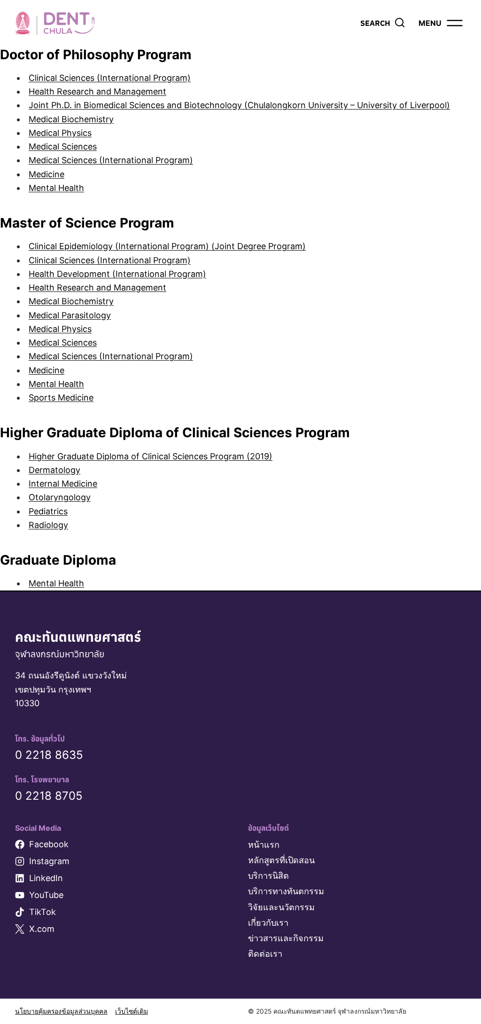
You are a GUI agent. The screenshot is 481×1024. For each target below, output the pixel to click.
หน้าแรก (263, 845)
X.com (41, 929)
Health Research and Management (97, 91)
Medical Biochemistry (71, 119)
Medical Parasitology (70, 315)
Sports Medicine (61, 397)
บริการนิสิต (268, 876)
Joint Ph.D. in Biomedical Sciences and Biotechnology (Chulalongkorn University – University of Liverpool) (239, 105)
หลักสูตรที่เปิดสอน (281, 860)
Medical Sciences (63, 146)
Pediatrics (48, 511)
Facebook (49, 844)
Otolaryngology (60, 497)
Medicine (46, 174)
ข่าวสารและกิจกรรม (286, 938)
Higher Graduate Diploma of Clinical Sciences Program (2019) (150, 456)
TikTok (42, 912)
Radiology (48, 525)
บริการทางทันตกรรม (286, 891)
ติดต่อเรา (265, 954)
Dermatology (54, 470)
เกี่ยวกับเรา (268, 923)
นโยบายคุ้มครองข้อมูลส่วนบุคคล (61, 1011)
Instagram (49, 861)
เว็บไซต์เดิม (131, 1011)
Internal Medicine (63, 483)
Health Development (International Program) (117, 274)
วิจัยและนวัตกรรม (281, 907)
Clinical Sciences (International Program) (110, 78)
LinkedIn (46, 878)
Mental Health (56, 188)
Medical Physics (60, 133)
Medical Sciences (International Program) (111, 160)
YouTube (46, 895)
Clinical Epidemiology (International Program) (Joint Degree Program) (167, 246)
